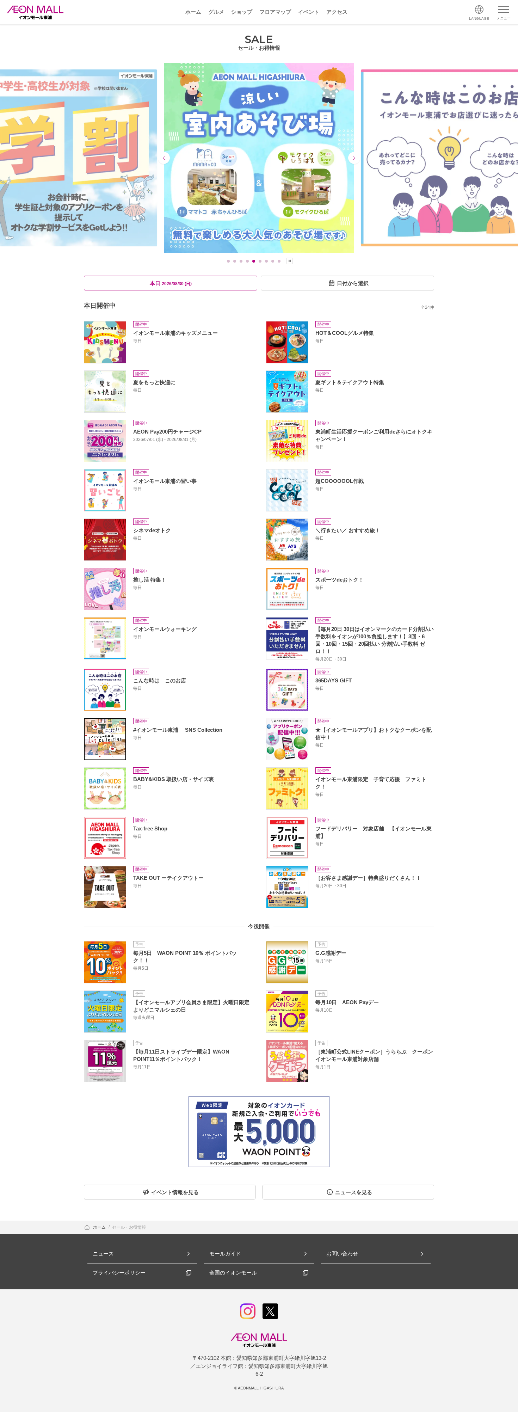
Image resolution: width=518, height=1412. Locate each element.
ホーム (100, 1227)
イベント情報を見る (175, 1192)
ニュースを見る (353, 1192)
